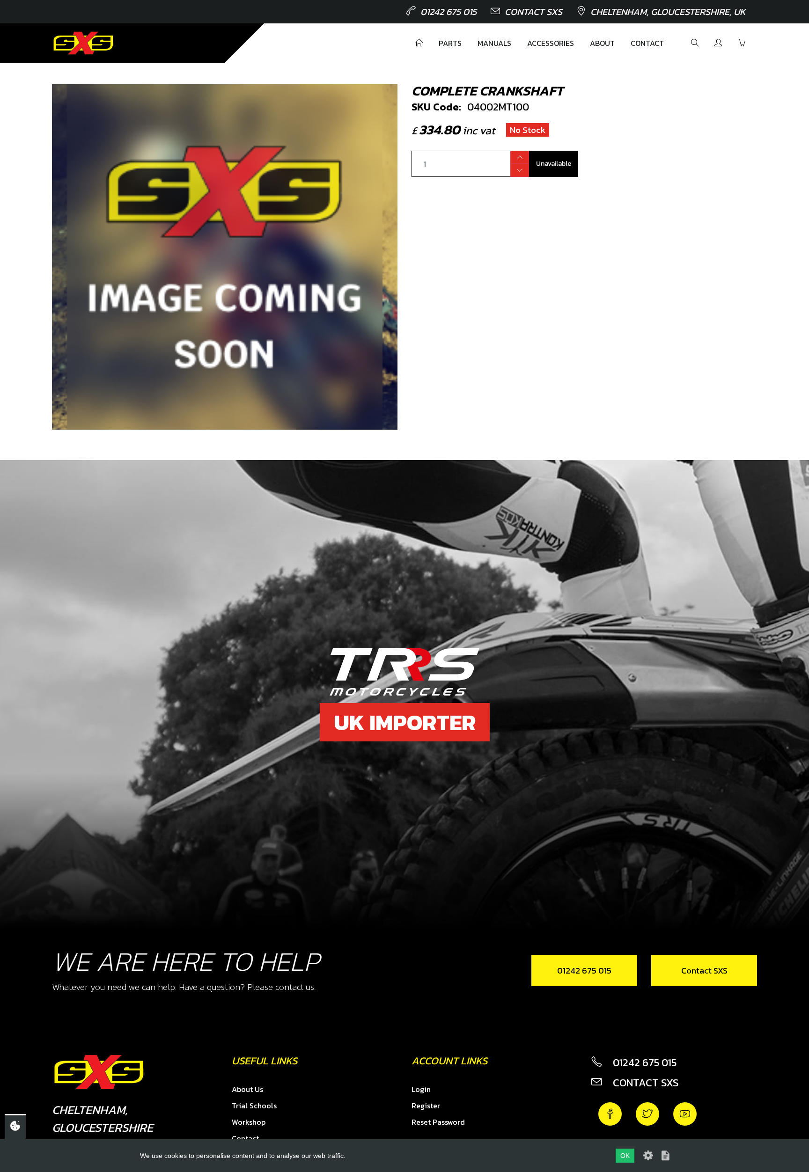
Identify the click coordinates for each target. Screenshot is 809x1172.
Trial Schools (254, 1105)
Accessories (550, 43)
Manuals (494, 43)
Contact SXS (533, 12)
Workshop (248, 1122)
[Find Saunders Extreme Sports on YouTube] (685, 1114)
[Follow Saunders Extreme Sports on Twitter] (647, 1114)
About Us (247, 1089)
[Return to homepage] (83, 43)
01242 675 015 (448, 12)
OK (625, 1155)
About (602, 43)
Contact (647, 43)
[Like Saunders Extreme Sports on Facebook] (610, 1114)
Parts (450, 43)
